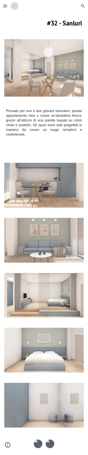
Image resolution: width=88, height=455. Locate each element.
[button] (5, 6)
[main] (44, 23)
